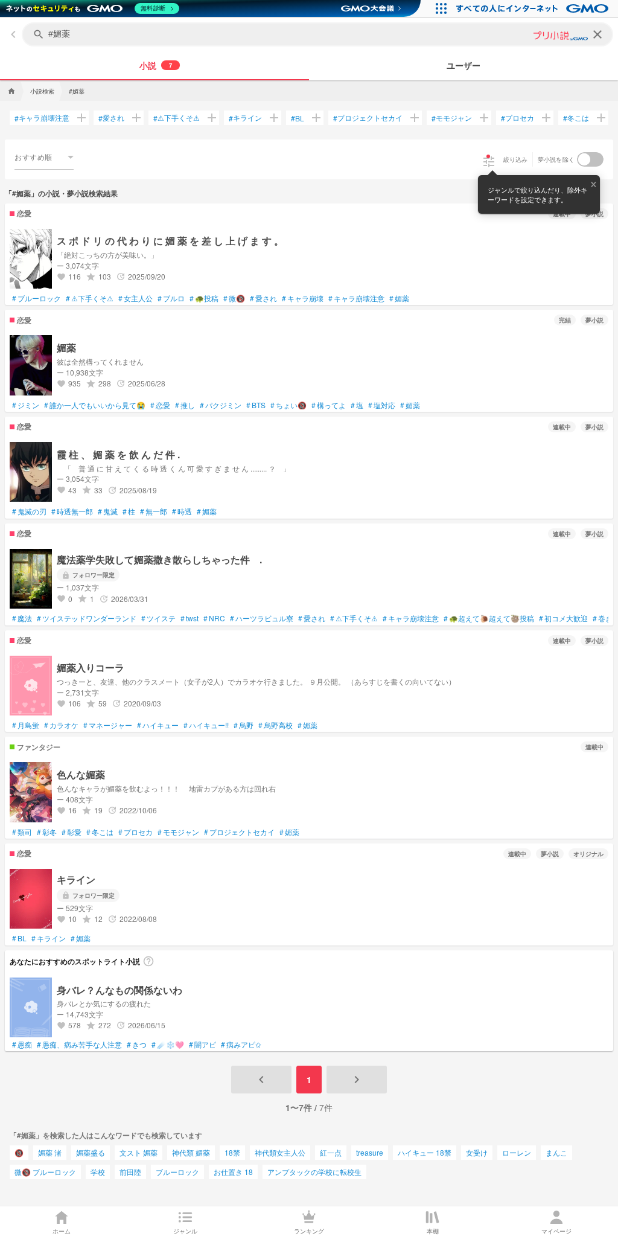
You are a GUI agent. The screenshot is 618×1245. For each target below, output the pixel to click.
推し (185, 405)
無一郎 (153, 511)
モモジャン (452, 117)
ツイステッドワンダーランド (86, 618)
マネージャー (107, 725)
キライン (245, 117)
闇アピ (202, 1044)
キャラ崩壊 (302, 298)
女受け (477, 1152)
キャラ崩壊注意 (41, 117)
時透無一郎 (72, 511)
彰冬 (47, 832)
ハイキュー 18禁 (424, 1152)
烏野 (243, 725)
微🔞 (234, 298)
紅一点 (331, 1152)
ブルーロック (36, 298)
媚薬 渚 (50, 1152)
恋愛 (160, 405)
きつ (137, 1044)
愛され (111, 117)
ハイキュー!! (206, 725)
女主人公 (135, 298)
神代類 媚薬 (191, 1152)
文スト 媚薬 (138, 1152)
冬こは (576, 117)
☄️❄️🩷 (167, 1044)
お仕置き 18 (233, 1172)
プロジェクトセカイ (368, 117)
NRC (214, 618)
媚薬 (399, 298)
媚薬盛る (90, 1152)
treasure (369, 1152)
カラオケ (61, 725)
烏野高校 (275, 725)
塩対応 (381, 405)
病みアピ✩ (241, 1044)
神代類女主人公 (280, 1152)
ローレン (516, 1152)
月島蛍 (25, 725)
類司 (22, 832)
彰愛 (71, 832)
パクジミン (220, 405)
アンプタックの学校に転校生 (314, 1172)
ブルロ (171, 298)
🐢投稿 (204, 298)
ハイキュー (158, 725)
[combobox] (44, 157)
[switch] (590, 159)
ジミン (25, 405)
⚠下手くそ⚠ (176, 117)
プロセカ (517, 117)
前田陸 (130, 1172)
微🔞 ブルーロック (45, 1172)
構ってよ (328, 405)
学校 (98, 1172)
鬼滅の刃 (29, 511)
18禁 (232, 1152)
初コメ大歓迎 (563, 618)
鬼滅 (108, 511)
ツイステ (158, 618)
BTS (256, 405)
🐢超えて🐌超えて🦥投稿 (489, 618)
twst (189, 618)
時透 (182, 511)
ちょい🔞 (288, 405)
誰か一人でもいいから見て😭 (94, 405)
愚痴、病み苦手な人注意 (79, 1044)
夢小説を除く (556, 159)
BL (297, 118)
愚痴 (22, 1044)
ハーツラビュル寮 (261, 618)
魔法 (22, 618)
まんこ (556, 1152)
